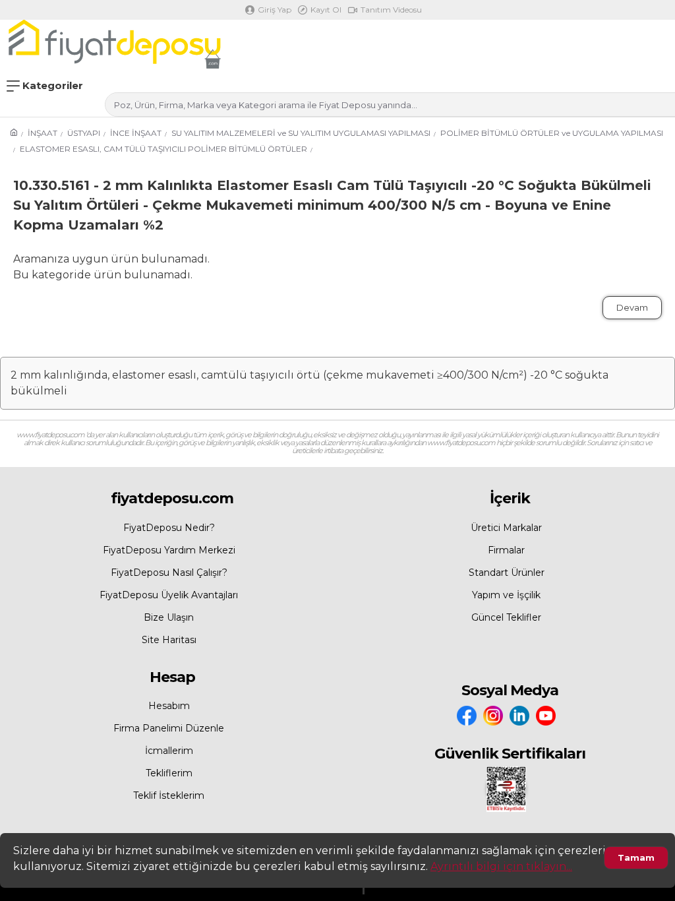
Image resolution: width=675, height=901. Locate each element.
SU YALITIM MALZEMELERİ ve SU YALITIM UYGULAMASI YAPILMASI (300, 133)
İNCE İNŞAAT (135, 133)
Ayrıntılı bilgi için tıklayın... (501, 866)
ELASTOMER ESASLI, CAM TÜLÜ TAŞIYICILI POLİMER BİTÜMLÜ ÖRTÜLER (163, 149)
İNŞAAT (42, 133)
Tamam (636, 857)
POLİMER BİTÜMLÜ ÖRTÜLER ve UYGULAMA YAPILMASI (551, 133)
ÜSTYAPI (83, 133)
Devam (632, 307)
